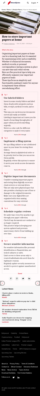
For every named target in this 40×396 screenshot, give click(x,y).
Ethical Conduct (16, 367)
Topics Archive (24, 370)
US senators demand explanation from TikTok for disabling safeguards (19, 311)
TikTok (4, 314)
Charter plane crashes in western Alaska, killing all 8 (17, 294)
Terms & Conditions (28, 364)
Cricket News (23, 333)
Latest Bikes (6, 345)
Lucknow (5, 322)
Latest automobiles (28, 341)
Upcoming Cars (7, 353)
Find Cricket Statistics (25, 373)
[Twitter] (23, 279)
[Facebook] (11, 279)
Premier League (26, 345)
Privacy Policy (14, 364)
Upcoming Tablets (8, 357)
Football (17, 337)
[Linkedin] (29, 279)
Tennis (15, 349)
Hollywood (25, 337)
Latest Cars (15, 345)
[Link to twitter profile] (13, 377)
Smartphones (6, 349)
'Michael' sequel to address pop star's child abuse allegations (18, 302)
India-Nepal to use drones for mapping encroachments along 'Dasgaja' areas (17, 319)
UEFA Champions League (27, 349)
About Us (5, 364)
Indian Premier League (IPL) (11, 341)
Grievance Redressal (31, 367)
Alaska (4, 297)
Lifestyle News (17, 9)
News (9, 9)
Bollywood (5, 333)
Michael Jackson (8, 305)
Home (4, 9)
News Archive (12, 370)
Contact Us (5, 367)
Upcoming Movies (20, 353)
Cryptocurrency (7, 337)
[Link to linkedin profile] (18, 377)
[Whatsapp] (17, 279)
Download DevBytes (8, 373)
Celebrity (14, 333)
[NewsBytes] (14, 2)
